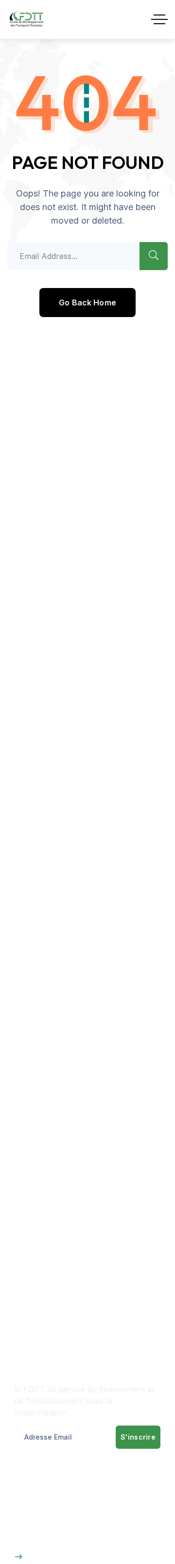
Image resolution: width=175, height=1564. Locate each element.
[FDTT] (26, 19)
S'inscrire (138, 1437)
